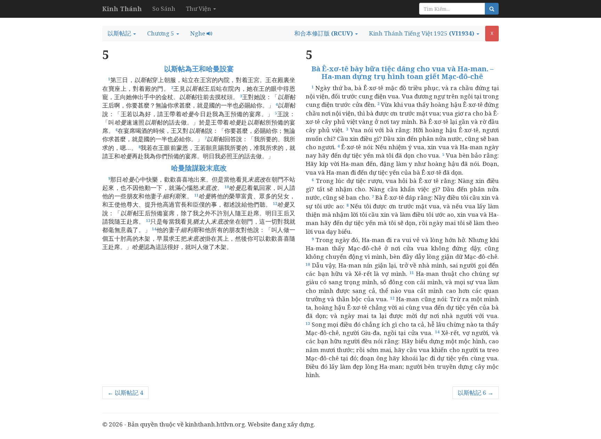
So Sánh (163, 9)
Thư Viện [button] (199, 9)
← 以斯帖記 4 (125, 393)
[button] (121, 33)
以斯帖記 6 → (476, 393)
